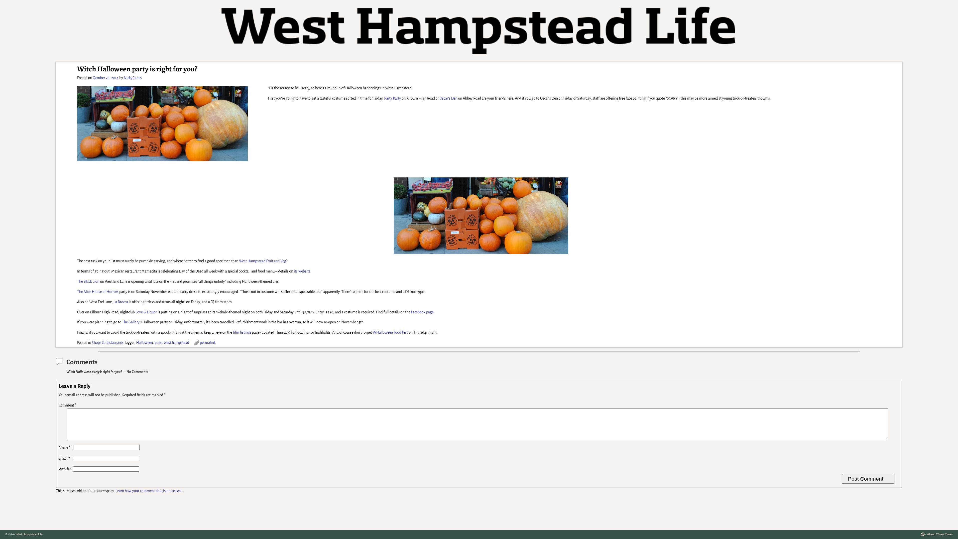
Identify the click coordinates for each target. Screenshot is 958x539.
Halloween (144, 343)
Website (65, 469)
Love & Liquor (146, 312)
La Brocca (121, 302)
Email (64, 458)
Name (65, 447)
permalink (208, 343)
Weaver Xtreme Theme (940, 534)
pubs (158, 343)
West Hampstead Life (29, 534)
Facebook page (422, 312)
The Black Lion (88, 281)
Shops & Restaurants (107, 343)
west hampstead (176, 343)
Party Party (392, 98)
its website (302, 271)
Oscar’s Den (448, 98)
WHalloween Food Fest (390, 332)
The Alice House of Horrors (98, 292)
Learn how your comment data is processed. (149, 491)
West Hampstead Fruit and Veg (262, 261)
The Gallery (130, 322)
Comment (67, 405)
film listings (242, 332)
